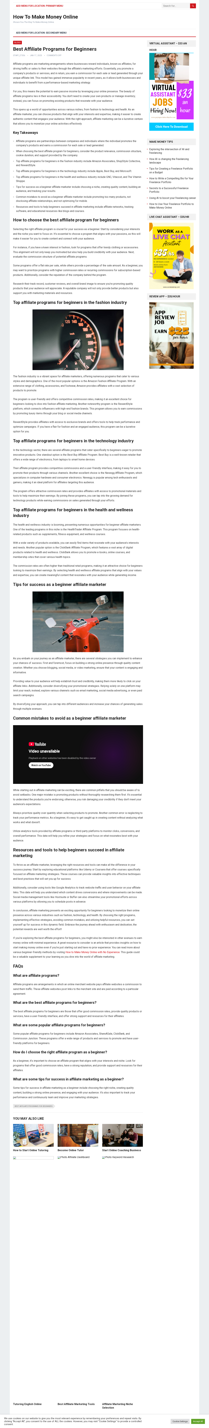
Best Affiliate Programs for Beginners (34, 1106)
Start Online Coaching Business (121, 1150)
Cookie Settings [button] (180, 1421)
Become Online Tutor (71, 1150)
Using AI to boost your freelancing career (172, 198)
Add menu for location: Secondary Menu (41, 32)
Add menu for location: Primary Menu (39, 6)
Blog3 (17, 42)
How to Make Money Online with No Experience (92, 952)
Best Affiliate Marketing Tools (76, 1404)
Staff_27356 (19, 55)
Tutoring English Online (27, 1404)
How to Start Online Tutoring (30, 1150)
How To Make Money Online (45, 16)
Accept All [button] (198, 1421)
